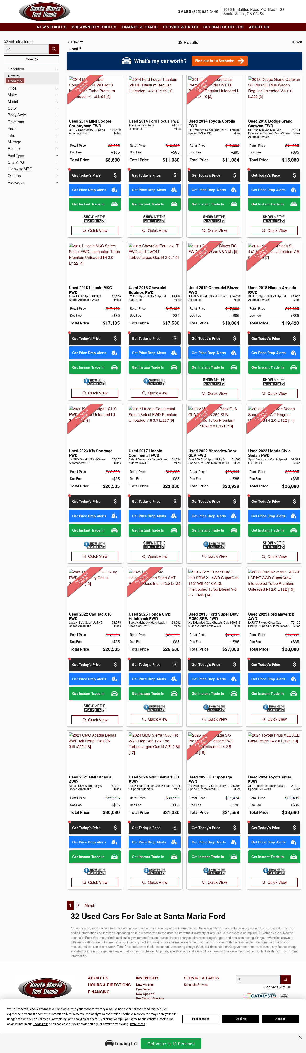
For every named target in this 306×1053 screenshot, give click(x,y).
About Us (98, 978)
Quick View (98, 230)
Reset (30, 59)
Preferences (201, 1019)
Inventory (147, 978)
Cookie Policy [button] (41, 1024)
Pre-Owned (143, 989)
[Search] (54, 49)
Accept (280, 1019)
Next (89, 905)
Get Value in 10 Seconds (171, 1043)
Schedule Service (196, 984)
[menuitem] (32, 75)
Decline (241, 1019)
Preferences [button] (137, 1024)
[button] (51, 27)
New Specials (145, 993)
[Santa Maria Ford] (44, 11)
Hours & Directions (109, 985)
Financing (98, 992)
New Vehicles (145, 984)
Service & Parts (201, 978)
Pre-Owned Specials (150, 998)
